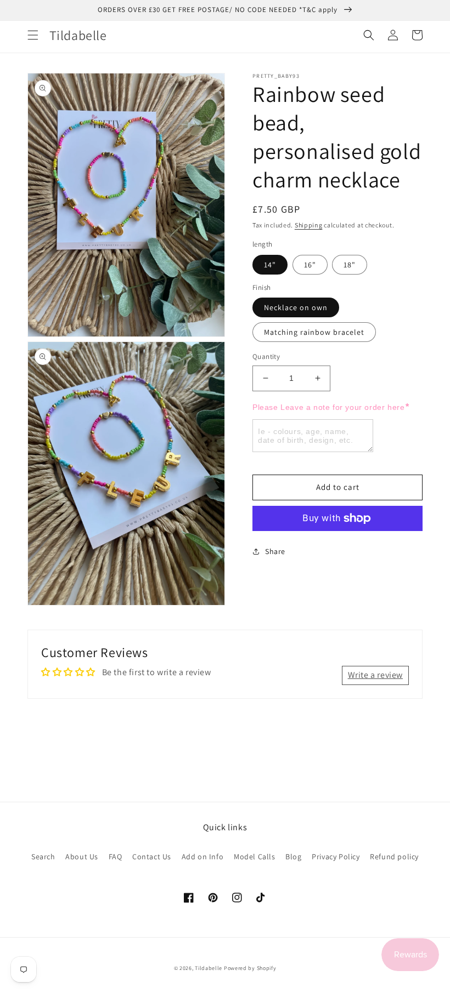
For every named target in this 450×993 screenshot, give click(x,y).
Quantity (266, 356)
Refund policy (394, 856)
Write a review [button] (375, 675)
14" (270, 265)
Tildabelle (208, 968)
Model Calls (254, 856)
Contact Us (151, 856)
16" (310, 265)
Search (43, 856)
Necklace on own (296, 307)
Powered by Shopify (250, 968)
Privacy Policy (335, 856)
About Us (81, 856)
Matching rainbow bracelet (314, 332)
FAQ (115, 856)
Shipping (309, 225)
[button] (33, 35)
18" (350, 265)
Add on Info (203, 856)
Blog (293, 856)
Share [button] (275, 551)
